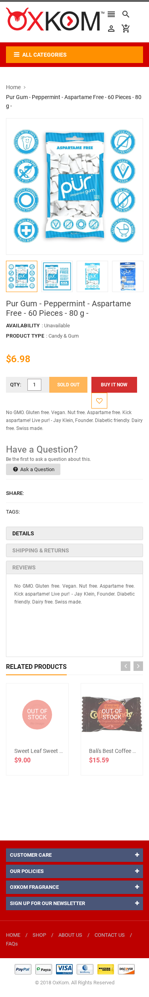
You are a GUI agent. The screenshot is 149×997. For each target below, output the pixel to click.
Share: (15, 493)
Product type (25, 336)
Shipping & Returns (40, 550)
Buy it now (114, 385)
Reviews (24, 567)
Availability (23, 326)
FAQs (12, 944)
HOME (13, 935)
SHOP (39, 935)
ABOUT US (70, 935)
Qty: (15, 385)
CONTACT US (110, 935)
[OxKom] (75, 969)
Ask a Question (36, 469)
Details (23, 533)
